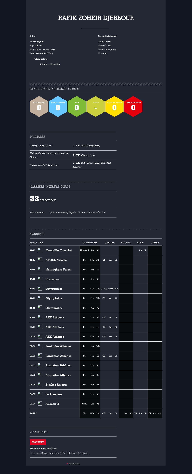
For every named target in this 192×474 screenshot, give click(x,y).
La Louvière (54, 394)
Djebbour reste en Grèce (43, 448)
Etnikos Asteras (56, 384)
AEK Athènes (55, 317)
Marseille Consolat (59, 250)
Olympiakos (54, 289)
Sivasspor (52, 279)
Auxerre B (52, 404)
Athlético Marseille (50, 64)
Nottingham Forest (58, 269)
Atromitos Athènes (58, 365)
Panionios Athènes (58, 346)
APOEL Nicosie (56, 260)
